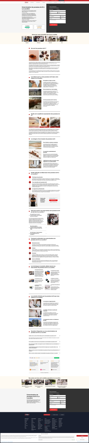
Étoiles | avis (39, 28)
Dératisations (27, 418)
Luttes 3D (39, 418)
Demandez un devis (53, 200)
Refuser (82, 437)
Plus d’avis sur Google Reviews (44, 372)
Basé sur (27, 28)
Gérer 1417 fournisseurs (79, 441)
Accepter (82, 435)
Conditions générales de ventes (4, 441)
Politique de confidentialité (10, 441)
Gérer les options (82, 439)
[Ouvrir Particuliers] (34, 2)
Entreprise (58, 9)
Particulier (52, 9)
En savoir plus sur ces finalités (85, 441)
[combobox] (57, 2)
